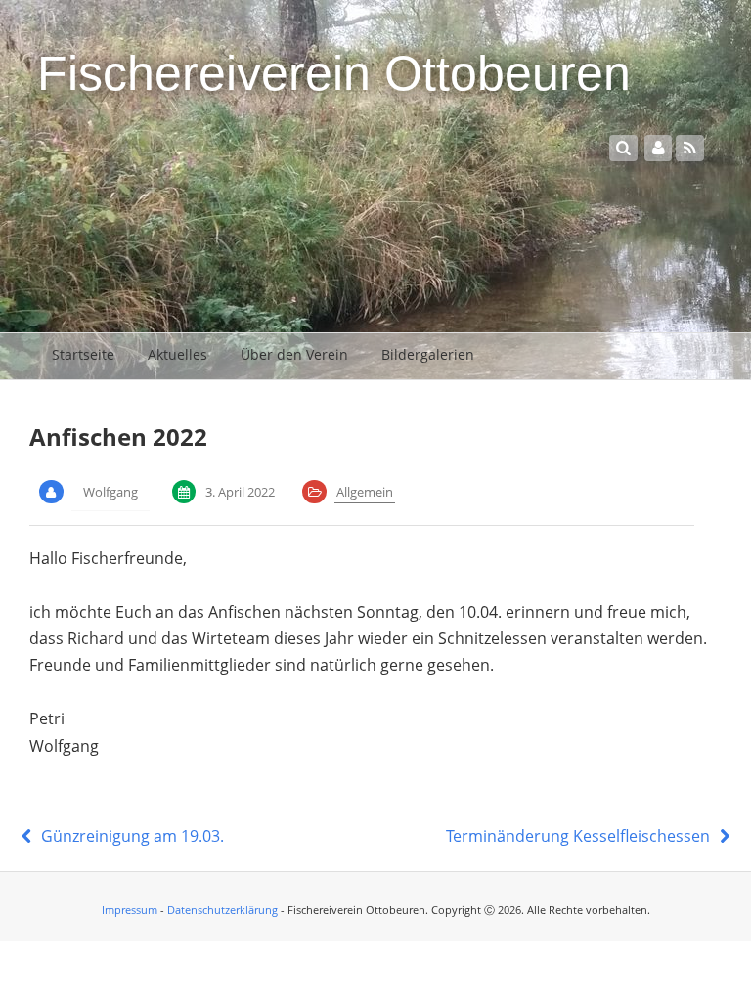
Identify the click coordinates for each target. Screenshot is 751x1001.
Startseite (83, 354)
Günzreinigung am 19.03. (130, 836)
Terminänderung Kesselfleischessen (580, 836)
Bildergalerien (427, 354)
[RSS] (689, 147)
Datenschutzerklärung (222, 909)
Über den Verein (294, 354)
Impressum (129, 909)
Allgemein (364, 491)
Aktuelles (177, 354)
